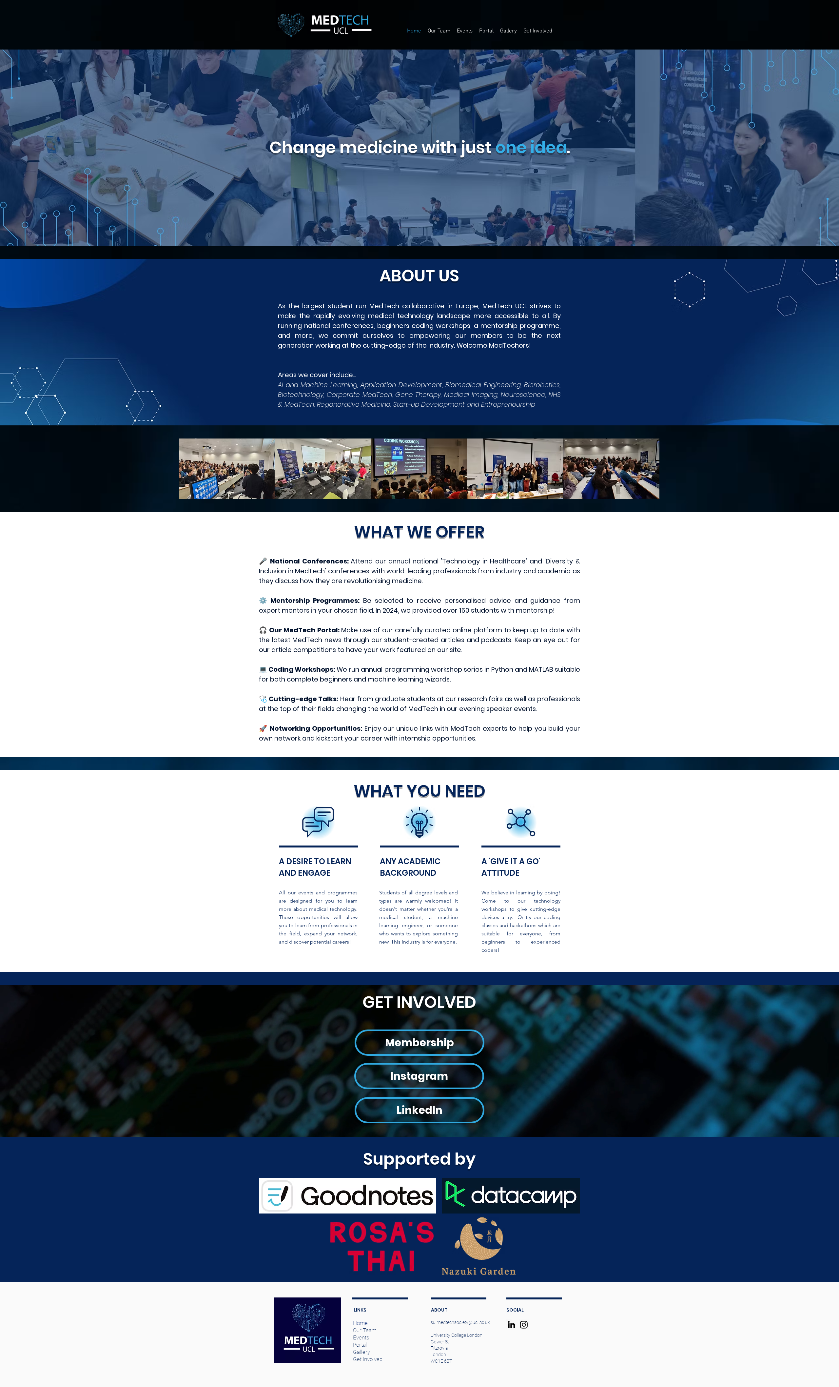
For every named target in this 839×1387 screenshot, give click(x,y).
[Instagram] (524, 1324)
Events (361, 1337)
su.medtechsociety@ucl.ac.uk (460, 1322)
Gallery (361, 1352)
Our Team (365, 1330)
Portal (360, 1344)
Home (360, 1323)
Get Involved (367, 1359)
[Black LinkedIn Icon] (511, 1324)
